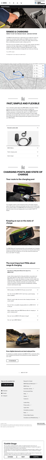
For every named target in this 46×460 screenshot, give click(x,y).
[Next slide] (37, 140)
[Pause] (44, 88)
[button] (4, 3)
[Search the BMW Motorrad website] (9, 2)
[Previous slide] (8, 140)
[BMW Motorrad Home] (40, 3)
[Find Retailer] (13, 2)
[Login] (17, 2)
